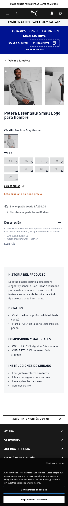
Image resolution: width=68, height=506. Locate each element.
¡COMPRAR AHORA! (34, 49)
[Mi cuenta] (51, 13)
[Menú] (7, 13)
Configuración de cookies (34, 489)
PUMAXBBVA (41, 43)
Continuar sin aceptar (55, 463)
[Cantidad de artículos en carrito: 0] (60, 13)
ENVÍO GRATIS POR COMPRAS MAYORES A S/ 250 (34, 4)
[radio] (11, 141)
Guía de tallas (12, 186)
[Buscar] (16, 13)
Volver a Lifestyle (19, 60)
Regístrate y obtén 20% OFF (31, 418)
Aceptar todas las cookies (34, 499)
